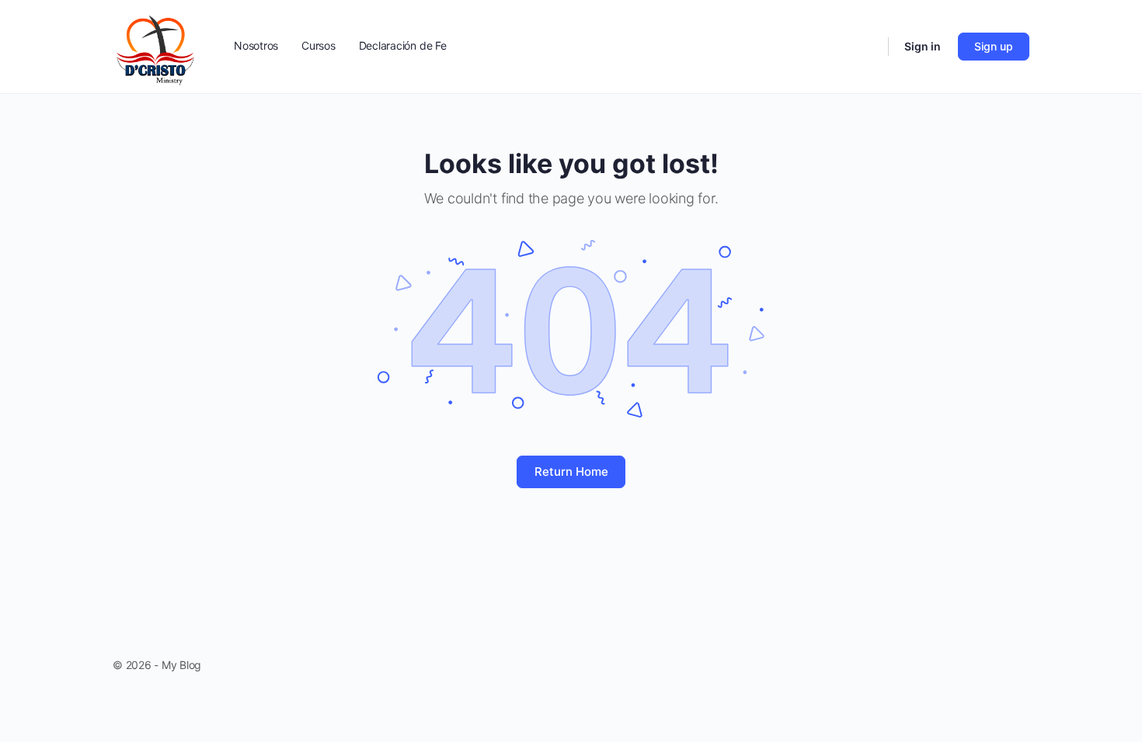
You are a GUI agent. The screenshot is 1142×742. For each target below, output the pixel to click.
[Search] (866, 46)
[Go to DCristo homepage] (156, 45)
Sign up (993, 46)
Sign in (922, 46)
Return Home (571, 471)
